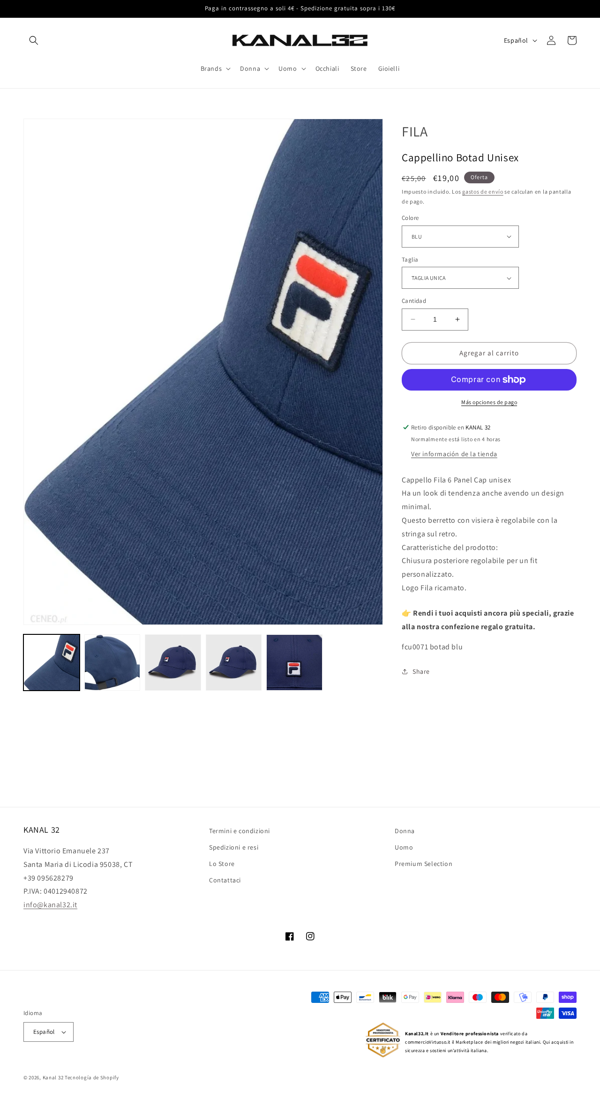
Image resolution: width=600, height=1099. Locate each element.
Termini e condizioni (239, 831)
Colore (410, 218)
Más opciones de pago (489, 402)
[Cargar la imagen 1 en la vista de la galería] (51, 662)
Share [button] (421, 671)
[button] (33, 40)
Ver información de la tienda (454, 454)
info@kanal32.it (50, 905)
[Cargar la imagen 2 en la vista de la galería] (112, 662)
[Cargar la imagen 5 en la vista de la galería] (294, 662)
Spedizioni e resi (233, 847)
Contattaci (225, 880)
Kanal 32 (53, 1077)
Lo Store (222, 863)
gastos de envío (482, 191)
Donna (405, 831)
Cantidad (414, 301)
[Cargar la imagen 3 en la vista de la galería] (173, 662)
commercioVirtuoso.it (427, 1042)
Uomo (404, 847)
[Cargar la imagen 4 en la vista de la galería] (234, 662)
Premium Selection (423, 863)
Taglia (410, 259)
